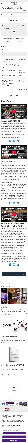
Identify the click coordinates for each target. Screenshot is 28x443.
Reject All (14, 436)
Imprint (4, 430)
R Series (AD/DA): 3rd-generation (8, 398)
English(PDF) (4, 374)
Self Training (13, 15)
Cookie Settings (14, 433)
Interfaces (14, 397)
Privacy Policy (9, 430)
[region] (14, 427)
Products (9, 397)
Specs (13, 387)
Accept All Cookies (14, 440)
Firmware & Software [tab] (7, 38)
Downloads (3, 15)
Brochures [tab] (7, 41)
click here (19, 426)
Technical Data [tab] (20, 41)
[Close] (25, 414)
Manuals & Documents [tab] (20, 38)
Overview (13, 384)
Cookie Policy (15, 430)
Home (2, 397)
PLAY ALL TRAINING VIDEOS (13, 274)
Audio (5, 397)
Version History (21, 59)
